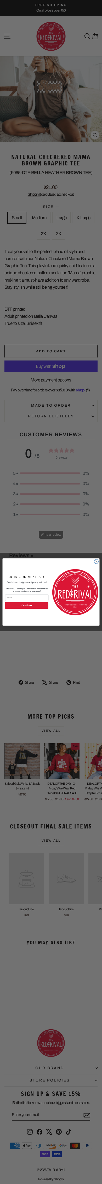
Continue (26, 605)
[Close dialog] (96, 561)
